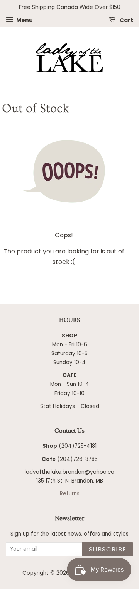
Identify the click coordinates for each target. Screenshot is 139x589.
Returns (70, 493)
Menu (24, 20)
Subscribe (108, 549)
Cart (126, 20)
